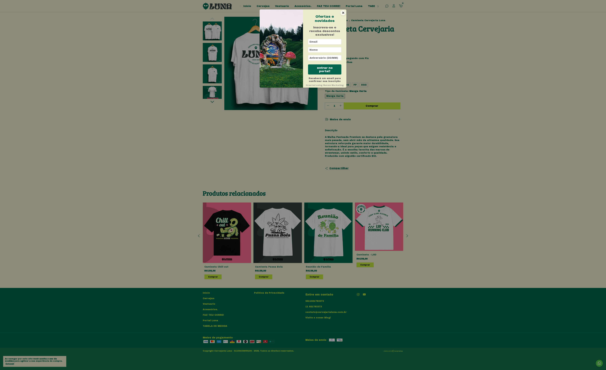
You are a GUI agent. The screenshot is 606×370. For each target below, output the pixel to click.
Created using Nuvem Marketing (325, 85)
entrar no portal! (325, 69)
